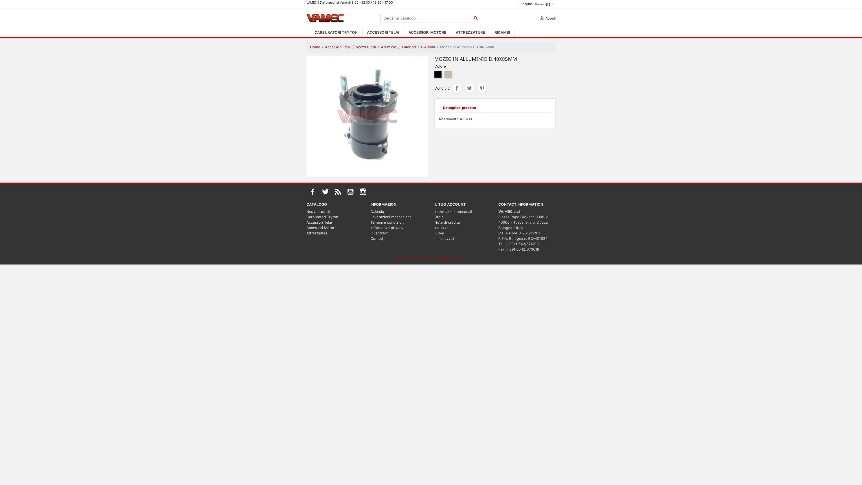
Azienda (377, 211)
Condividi (456, 88)
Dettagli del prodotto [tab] (459, 108)
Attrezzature (317, 233)
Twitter (325, 191)
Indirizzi (441, 227)
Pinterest (481, 88)
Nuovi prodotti (318, 211)
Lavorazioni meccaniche (390, 217)
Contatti (377, 238)
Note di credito (447, 222)
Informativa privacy (386, 227)
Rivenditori (379, 233)
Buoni (439, 233)
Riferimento (449, 119)
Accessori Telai (319, 222)
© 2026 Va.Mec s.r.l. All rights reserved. (431, 258)
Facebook (312, 191)
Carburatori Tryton (322, 217)
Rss (337, 191)
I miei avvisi (444, 238)
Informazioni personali (453, 211)
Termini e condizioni (387, 222)
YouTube (350, 191)
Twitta (469, 88)
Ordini (439, 217)
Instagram (362, 191)
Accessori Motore (321, 227)
